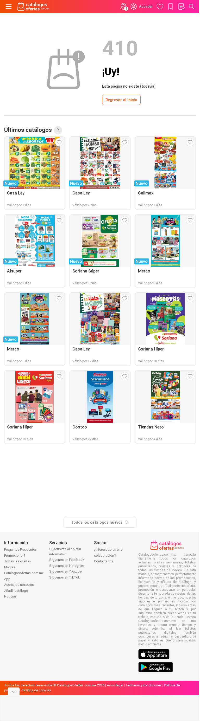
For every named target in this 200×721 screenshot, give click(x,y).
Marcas (9, 567)
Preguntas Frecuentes (20, 549)
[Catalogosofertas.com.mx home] (33, 6)
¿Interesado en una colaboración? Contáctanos (108, 555)
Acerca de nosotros (19, 585)
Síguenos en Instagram (66, 566)
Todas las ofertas (17, 561)
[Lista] (181, 6)
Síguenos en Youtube (65, 571)
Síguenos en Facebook (66, 560)
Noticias (10, 596)
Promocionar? (14, 555)
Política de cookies (36, 690)
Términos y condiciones (144, 685)
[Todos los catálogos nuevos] (58, 130)
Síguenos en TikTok (64, 577)
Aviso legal (115, 685)
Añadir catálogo (16, 591)
